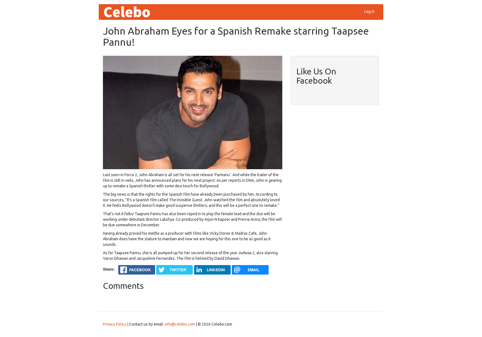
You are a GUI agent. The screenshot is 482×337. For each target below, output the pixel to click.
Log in (369, 11)
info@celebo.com (180, 324)
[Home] (129, 12)
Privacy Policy (114, 324)
